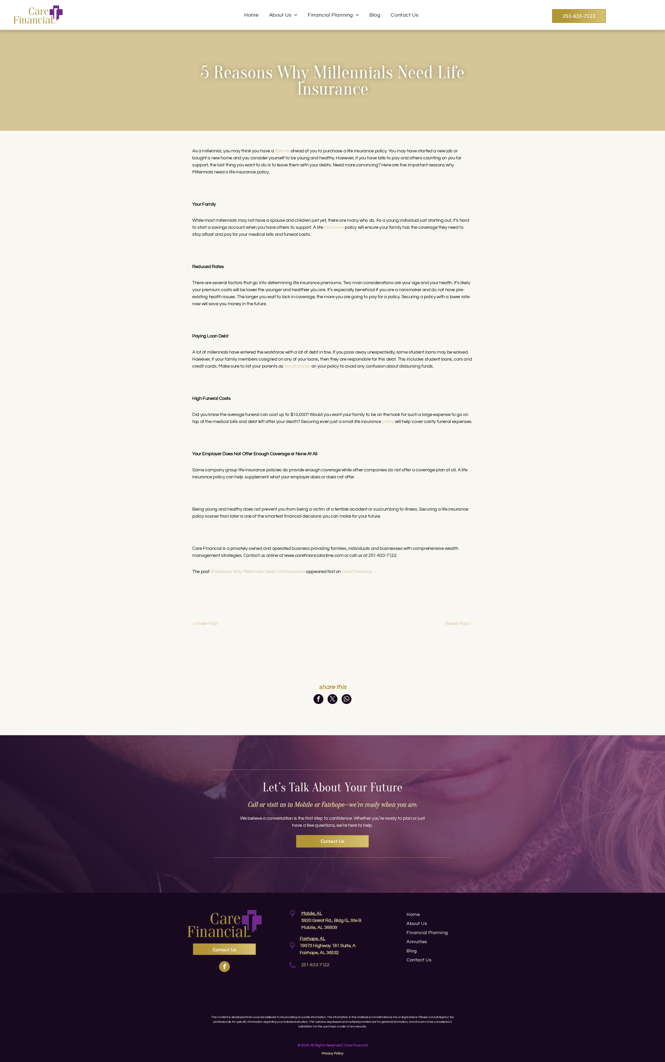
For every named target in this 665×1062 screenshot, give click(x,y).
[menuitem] (251, 15)
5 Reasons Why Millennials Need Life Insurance (258, 571)
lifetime (282, 150)
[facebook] (224, 967)
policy (388, 421)
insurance (334, 227)
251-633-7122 (315, 964)
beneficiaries (297, 366)
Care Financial (356, 571)
